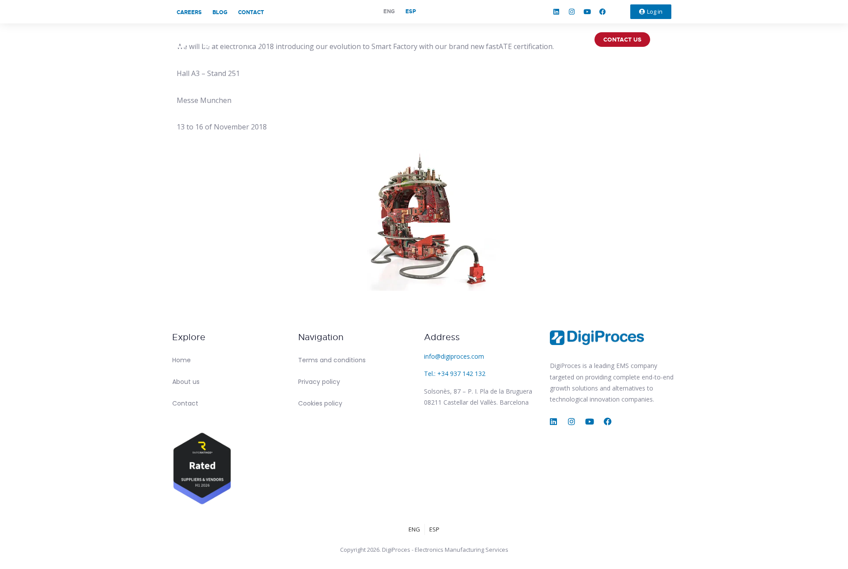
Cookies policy (320, 403)
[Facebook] (603, 12)
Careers (189, 12)
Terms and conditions (332, 360)
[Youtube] (587, 12)
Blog (219, 12)
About (421, 39)
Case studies (563, 39)
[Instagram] (572, 12)
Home (181, 360)
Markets (510, 39)
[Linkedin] (556, 12)
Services (464, 39)
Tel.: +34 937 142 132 (454, 373)
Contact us (622, 39)
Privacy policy (319, 381)
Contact (251, 12)
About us (186, 381)
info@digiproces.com (454, 356)
